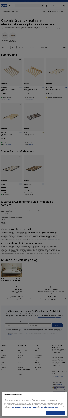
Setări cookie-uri (14, 412)
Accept (55, 412)
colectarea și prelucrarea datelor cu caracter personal (24, 407)
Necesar (36, 412)
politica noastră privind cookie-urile (49, 407)
